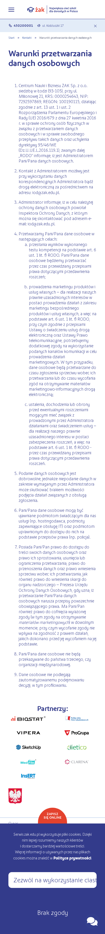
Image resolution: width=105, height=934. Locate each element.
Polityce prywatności (72, 858)
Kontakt (27, 37)
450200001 (23, 25)
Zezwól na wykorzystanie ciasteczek (55, 879)
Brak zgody (52, 912)
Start (11, 37)
